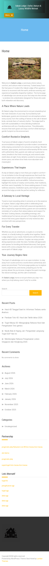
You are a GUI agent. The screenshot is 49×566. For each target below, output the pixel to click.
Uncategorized (11, 426)
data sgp (5, 506)
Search (4, 289)
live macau (30, 447)
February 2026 (11, 394)
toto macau (14, 465)
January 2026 (10, 399)
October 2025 (10, 410)
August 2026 (10, 373)
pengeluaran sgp (8, 486)
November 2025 (11, 404)
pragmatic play (7, 447)
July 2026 (9, 378)
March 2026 (10, 389)
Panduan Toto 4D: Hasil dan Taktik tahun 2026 (23, 317)
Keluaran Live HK (19, 447)
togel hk (5, 481)
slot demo (5, 453)
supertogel (6, 465)
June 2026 (9, 383)
